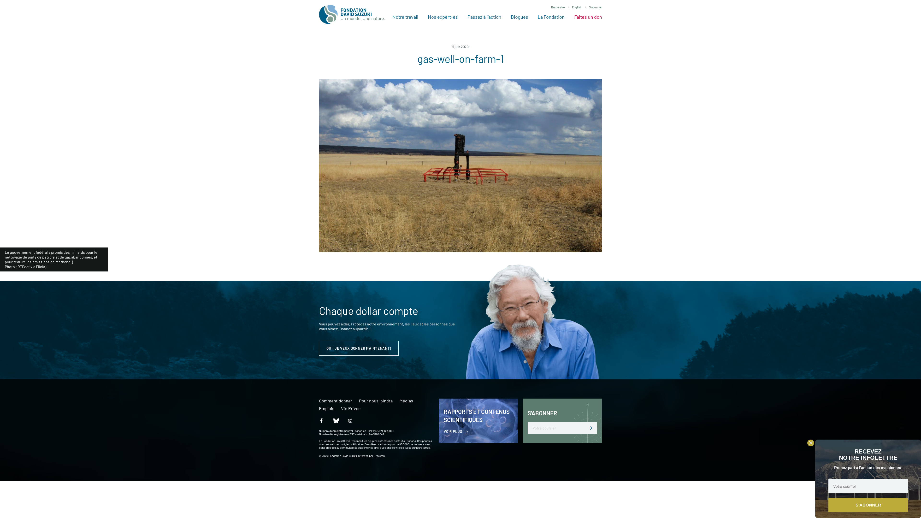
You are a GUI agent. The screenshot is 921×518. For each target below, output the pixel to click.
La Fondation (551, 17)
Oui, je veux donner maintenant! (358, 348)
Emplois (326, 408)
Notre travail (405, 17)
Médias (406, 401)
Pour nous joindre (376, 401)
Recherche (558, 7)
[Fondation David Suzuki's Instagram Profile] (350, 420)
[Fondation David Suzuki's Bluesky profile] (335, 420)
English (577, 7)
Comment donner (335, 401)
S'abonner (595, 7)
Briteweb (379, 455)
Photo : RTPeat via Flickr (25, 266)
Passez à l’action (484, 17)
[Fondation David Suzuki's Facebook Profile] (321, 420)
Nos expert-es (443, 17)
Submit (591, 428)
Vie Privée (351, 408)
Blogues (519, 17)
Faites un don (588, 17)
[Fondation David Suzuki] (352, 14)
